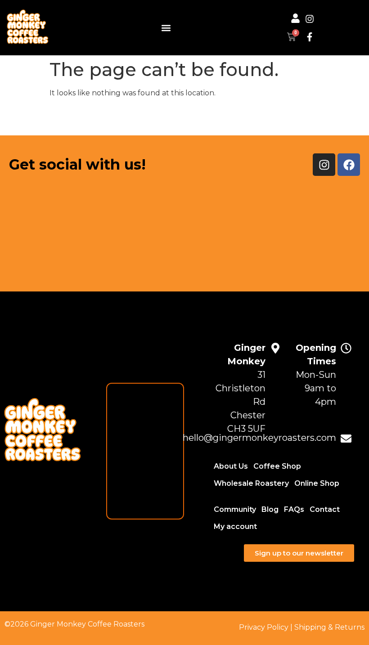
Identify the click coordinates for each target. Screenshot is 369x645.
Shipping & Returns (329, 627)
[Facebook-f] (310, 37)
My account (235, 526)
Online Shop (316, 483)
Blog (270, 509)
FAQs (294, 509)
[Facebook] (349, 164)
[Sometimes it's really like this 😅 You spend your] (230, 229)
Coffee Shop (277, 466)
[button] (166, 27)
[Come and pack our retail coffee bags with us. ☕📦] (139, 229)
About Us (231, 466)
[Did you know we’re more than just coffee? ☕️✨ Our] (47, 229)
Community (235, 509)
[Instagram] (310, 19)
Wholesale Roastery (251, 483)
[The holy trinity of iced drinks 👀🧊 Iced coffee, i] (321, 229)
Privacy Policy (263, 627)
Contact (325, 509)
